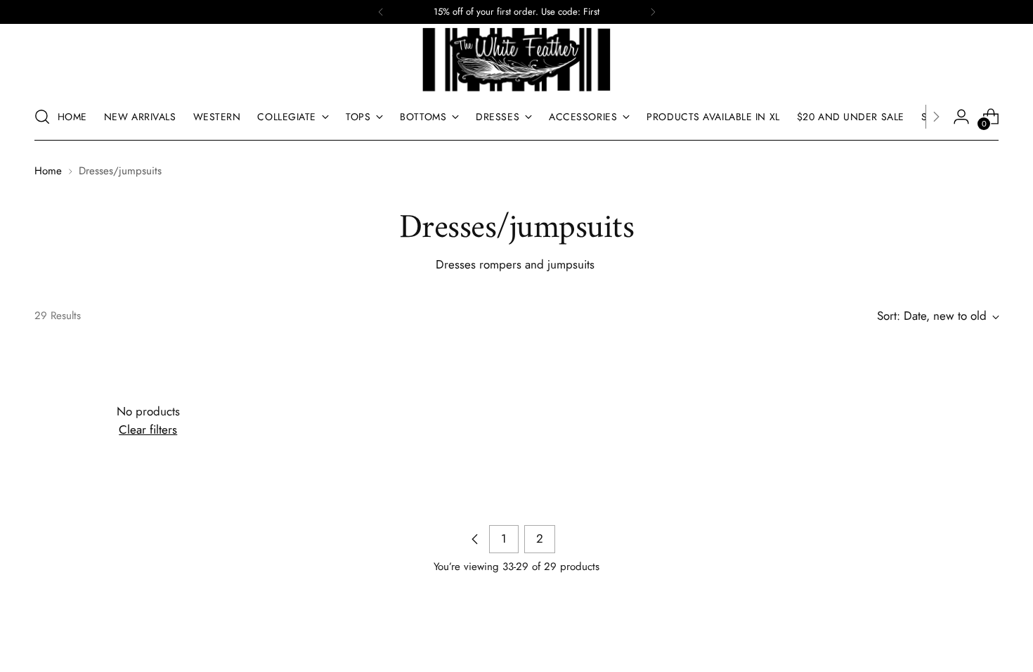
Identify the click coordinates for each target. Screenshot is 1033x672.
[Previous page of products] (475, 539)
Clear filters (148, 429)
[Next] (652, 12)
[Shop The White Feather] (516, 60)
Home (48, 171)
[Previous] (380, 12)
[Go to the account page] (961, 117)
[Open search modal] (42, 117)
